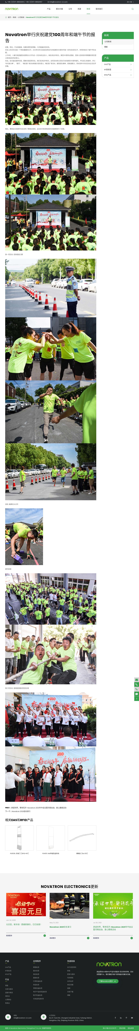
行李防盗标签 (37, 981)
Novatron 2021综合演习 (21, 811)
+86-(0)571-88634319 (15, 2)
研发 (68, 971)
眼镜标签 (36, 967)
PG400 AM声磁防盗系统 (50, 853)
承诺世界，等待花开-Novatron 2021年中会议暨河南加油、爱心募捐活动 (38, 807)
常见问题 (70, 985)
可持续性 (70, 978)
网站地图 (122, 1028)
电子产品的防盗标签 (40, 992)
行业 (7, 980)
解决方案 (59, 9)
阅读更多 (25, 935)
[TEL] (136, 684)
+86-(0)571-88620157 (34, 2)
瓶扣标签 (36, 974)
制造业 (7, 1003)
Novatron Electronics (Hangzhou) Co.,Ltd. (26, 1028)
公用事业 (8, 999)
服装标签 (36, 978)
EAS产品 (107, 64)
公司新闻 (21, 17)
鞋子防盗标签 (37, 995)
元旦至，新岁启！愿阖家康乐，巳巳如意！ (24, 924)
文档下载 (70, 992)
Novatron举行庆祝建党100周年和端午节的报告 (42, 17)
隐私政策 (131, 1028)
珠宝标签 (36, 985)
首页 (9, 17)
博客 (106, 47)
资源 (79, 9)
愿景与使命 (71, 974)
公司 (70, 9)
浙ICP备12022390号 (109, 1028)
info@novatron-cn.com (59, 2)
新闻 (88, 9)
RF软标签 (107, 70)
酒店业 (7, 996)
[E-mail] (136, 679)
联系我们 (99, 9)
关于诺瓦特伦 (71, 967)
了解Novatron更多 (107, 981)
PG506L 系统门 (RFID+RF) (19, 853)
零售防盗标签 (37, 988)
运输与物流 (9, 992)
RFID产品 (107, 75)
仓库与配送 (9, 989)
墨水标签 (36, 971)
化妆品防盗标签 (38, 999)
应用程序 (37, 961)
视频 (68, 988)
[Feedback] (136, 694)
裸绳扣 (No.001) (82, 853)
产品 (48, 9)
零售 (6, 985)
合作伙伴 (70, 981)
